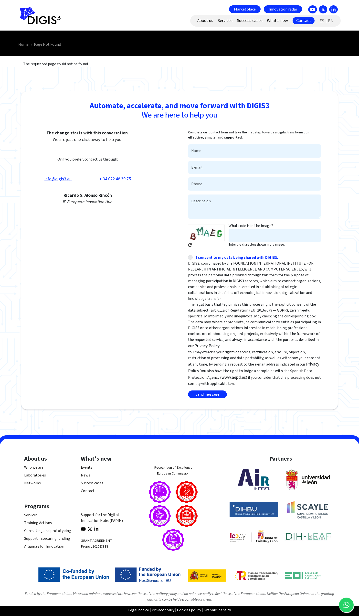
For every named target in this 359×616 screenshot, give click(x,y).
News (85, 475)
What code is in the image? (251, 225)
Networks (32, 483)
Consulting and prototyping (47, 530)
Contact (88, 491)
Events (86, 467)
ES (321, 21)
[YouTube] (312, 9)
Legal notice (138, 610)
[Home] (42, 18)
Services (31, 515)
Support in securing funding (47, 538)
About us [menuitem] (205, 21)
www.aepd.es (234, 377)
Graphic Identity (217, 610)
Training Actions (38, 523)
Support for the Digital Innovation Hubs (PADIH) (102, 517)
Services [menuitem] (225, 21)
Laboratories (35, 475)
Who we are (33, 467)
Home (23, 44)
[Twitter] (323, 9)
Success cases (92, 483)
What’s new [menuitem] (277, 21)
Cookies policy (189, 610)
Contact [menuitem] (303, 21)
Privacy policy (163, 610)
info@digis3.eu (58, 179)
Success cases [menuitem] (250, 21)
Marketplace (245, 9)
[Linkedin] (333, 9)
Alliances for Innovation (44, 546)
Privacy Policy (207, 346)
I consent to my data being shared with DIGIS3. (237, 257)
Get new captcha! (190, 245)
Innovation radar (283, 9)
